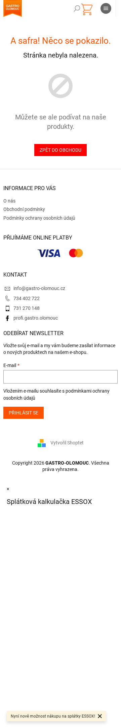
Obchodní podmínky (24, 209)
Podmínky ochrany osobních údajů (39, 218)
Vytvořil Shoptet (67, 442)
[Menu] (106, 8)
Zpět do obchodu (60, 150)
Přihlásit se (23, 412)
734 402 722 (26, 298)
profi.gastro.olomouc (35, 318)
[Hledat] (77, 8)
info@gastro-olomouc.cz (39, 288)
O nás (9, 201)
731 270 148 (26, 308)
